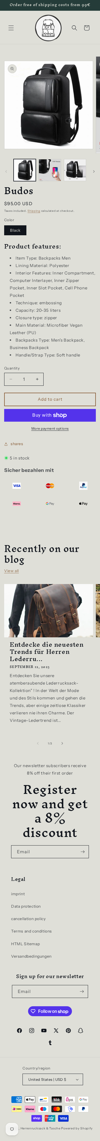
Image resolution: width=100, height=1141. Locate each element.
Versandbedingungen (31, 956)
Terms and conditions (31, 931)
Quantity (12, 368)
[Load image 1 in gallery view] (25, 170)
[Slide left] (6, 171)
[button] (11, 28)
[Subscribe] (82, 851)
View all (11, 570)
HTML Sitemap (25, 943)
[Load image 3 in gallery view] (75, 170)
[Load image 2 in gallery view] (50, 170)
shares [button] (17, 443)
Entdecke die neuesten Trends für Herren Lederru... (47, 651)
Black (15, 230)
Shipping (34, 211)
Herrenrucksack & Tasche (41, 1128)
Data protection (26, 906)
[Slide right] (94, 171)
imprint (18, 893)
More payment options (50, 428)
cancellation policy (28, 918)
